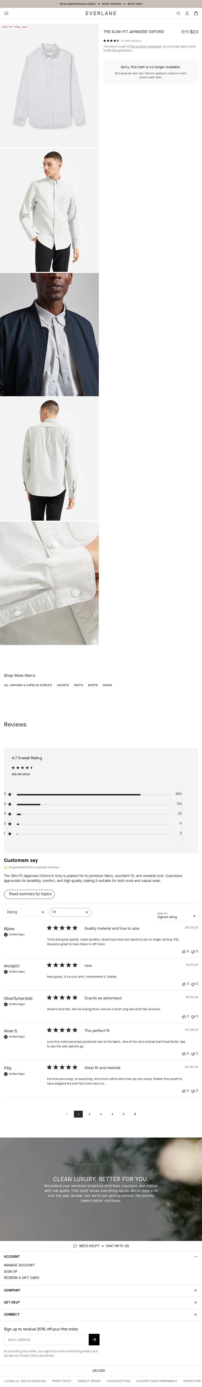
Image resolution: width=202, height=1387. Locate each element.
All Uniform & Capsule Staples (28, 685)
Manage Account (19, 1265)
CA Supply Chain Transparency (156, 1381)
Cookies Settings (118, 1381)
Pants (78, 685)
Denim (107, 685)
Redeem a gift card (21, 1277)
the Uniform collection (145, 47)
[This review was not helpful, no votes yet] (193, 951)
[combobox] (25, 915)
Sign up (10, 1271)
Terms (50, 1356)
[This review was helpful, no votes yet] (184, 951)
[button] (196, 13)
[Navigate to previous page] (67, 1114)
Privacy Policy (29, 1356)
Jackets (63, 685)
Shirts (93, 685)
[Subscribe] (94, 1339)
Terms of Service (89, 1381)
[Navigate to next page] (135, 1114)
